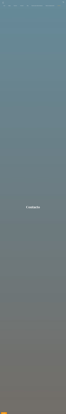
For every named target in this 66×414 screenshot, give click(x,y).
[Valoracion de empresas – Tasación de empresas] (3, 2)
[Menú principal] (63, 2)
